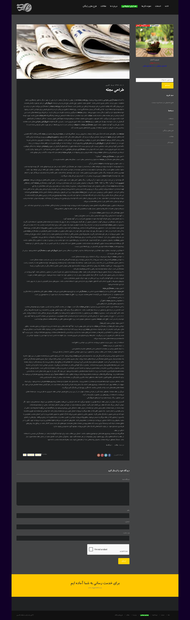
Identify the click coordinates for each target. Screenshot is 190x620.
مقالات (103, 6)
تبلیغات (171, 119)
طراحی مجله (31, 455)
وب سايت (126, 533)
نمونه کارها (146, 6)
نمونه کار (170, 142)
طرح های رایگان (90, 6)
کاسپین (108, 85)
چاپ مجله (38, 455)
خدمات (158, 6)
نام (128, 510)
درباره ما (113, 6)
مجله (25, 455)
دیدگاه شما (125, 479)
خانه (167, 6)
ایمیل (127, 522)
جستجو (167, 85)
